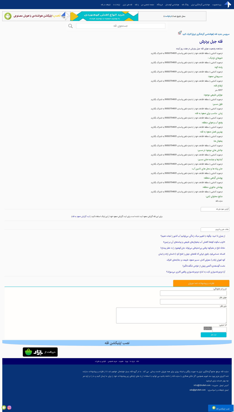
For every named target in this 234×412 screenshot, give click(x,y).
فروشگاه (160, 4)
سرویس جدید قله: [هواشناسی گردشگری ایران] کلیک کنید (205, 34)
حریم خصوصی (112, 361)
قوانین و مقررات (100, 361)
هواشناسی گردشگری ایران (200, 4)
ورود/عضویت (216, 4)
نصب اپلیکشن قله (223, 409)
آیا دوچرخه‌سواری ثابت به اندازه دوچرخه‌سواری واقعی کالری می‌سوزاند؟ (195, 272)
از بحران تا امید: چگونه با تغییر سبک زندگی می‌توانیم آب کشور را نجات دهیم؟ (193, 236)
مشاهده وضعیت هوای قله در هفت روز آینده (199, 48)
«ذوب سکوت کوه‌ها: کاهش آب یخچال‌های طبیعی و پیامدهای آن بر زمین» (194, 242)
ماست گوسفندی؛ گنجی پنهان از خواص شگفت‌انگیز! (204, 266)
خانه (137, 361)
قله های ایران (127, 4)
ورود (126, 361)
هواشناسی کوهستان (172, 4)
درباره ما (132, 361)
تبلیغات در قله (105, 4)
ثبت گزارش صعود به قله (81, 216)
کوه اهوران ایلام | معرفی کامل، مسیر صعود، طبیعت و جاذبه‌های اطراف (196, 260)
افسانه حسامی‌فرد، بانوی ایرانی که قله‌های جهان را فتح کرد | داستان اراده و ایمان (192, 254)
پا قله (137, 4)
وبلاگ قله (185, 4)
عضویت (121, 361)
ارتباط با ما (116, 4)
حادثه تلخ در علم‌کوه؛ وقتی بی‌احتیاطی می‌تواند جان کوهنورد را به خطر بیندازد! (192, 248)
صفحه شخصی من (147, 4)
